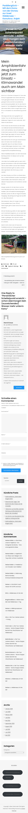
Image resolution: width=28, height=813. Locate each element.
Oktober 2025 (9, 709)
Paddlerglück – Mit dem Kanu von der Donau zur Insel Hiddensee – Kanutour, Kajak (11, 12)
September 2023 (9, 723)
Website (3, 453)
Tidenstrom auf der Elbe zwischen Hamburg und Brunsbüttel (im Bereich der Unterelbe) (14, 511)
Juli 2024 (7, 717)
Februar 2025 (8, 714)
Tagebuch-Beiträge (13, 266)
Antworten (19, 387)
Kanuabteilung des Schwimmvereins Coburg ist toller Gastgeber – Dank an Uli (14, 283)
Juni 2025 (7, 712)
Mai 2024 (7, 720)
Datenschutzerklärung (12, 772)
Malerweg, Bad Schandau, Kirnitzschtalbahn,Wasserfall (14, 575)
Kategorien (7, 750)
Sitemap (8, 777)
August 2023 (8, 726)
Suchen (6, 478)
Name (3, 435)
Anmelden (14, 765)
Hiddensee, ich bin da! (16, 593)
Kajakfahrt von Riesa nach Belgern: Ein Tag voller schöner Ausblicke (14, 556)
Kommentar (5, 411)
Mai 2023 (7, 735)
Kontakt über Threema (13, 794)
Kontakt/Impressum (12, 786)
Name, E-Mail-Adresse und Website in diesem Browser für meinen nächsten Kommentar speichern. (13, 464)
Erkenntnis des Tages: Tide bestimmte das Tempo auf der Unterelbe (13, 504)
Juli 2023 (7, 729)
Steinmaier (6, 264)
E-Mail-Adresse (5, 444)
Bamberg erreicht (10, 276)
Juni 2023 (7, 732)
